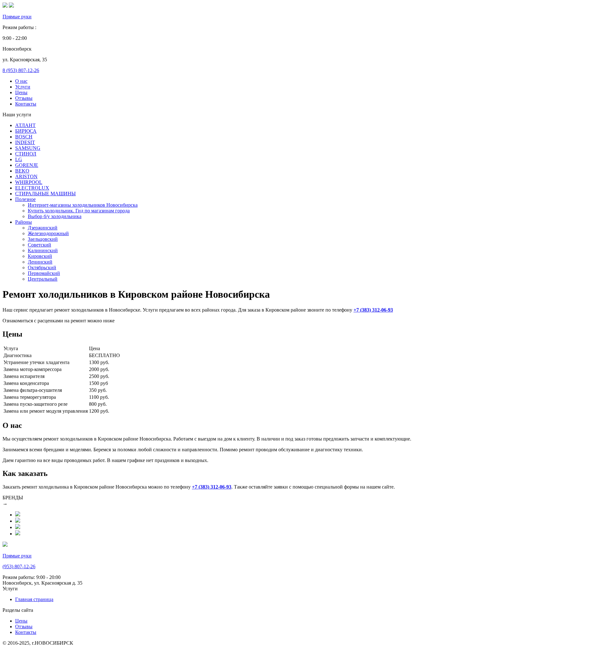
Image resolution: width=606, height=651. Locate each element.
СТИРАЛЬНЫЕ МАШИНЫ (45, 193)
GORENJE (26, 165)
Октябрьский (42, 267)
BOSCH (24, 136)
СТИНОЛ (25, 153)
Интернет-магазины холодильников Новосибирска (83, 205)
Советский (39, 244)
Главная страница (34, 599)
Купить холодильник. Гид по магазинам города (79, 210)
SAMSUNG (27, 148)
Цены (21, 92)
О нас (21, 81)
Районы (23, 222)
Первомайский (44, 273)
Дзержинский (42, 227)
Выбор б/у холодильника (54, 216)
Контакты (25, 103)
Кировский (40, 256)
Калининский (43, 250)
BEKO (22, 170)
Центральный (42, 279)
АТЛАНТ (25, 125)
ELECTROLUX (32, 188)
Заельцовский (43, 239)
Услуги (22, 86)
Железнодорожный (48, 233)
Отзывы (24, 98)
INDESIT (25, 142)
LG (18, 159)
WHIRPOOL (28, 182)
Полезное (25, 199)
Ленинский (40, 262)
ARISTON (26, 176)
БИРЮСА (26, 131)
